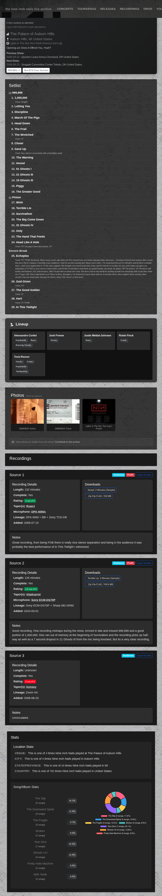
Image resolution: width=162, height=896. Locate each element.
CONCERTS (65, 8)
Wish (19, 202)
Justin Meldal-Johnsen (97, 335)
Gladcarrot (33, 594)
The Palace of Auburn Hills (32, 34)
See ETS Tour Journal (36, 70)
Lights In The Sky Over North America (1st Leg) (36, 43)
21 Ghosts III (24, 174)
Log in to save (144, 474)
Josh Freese (56, 335)
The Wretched (24, 134)
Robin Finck (126, 335)
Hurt (19, 298)
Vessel (20, 163)
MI (30, 39)
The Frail (20, 129)
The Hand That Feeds (30, 236)
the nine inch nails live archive (28, 9)
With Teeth (40, 874)
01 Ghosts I (23, 168)
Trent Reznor (22, 356)
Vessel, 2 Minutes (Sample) (101, 490)
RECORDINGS (129, 8)
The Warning (24, 157)
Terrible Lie (23, 208)
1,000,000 (21, 97)
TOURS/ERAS (86, 8)
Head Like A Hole (27, 242)
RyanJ (30, 506)
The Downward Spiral (40, 809)
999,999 (17, 92)
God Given (23, 281)
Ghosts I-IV (40, 852)
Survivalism (24, 213)
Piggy (20, 186)
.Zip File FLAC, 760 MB (99, 496)
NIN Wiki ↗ (14, 70)
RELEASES (108, 8)
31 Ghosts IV (24, 225)
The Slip (40, 798)
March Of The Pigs (27, 117)
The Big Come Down (30, 219)
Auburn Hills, (19, 39)
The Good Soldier (28, 290)
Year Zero (40, 841)
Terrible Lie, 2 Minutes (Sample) (104, 578)
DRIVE (147, 8)
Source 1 (16, 475)
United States (42, 39)
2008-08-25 (12, 64)
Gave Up (20, 149)
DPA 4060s (38, 511)
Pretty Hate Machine (40, 863)
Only (19, 230)
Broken (40, 831)
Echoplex (22, 255)
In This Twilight (26, 307)
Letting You (22, 106)
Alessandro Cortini (25, 335)
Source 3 (16, 656)
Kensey (31, 687)
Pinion (16, 197)
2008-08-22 (12, 57)
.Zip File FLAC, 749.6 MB (100, 584)
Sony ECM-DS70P (43, 600)
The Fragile (40, 820)
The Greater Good (28, 191)
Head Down (22, 123)
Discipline (21, 112)
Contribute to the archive (67, 442)
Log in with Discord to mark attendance (26, 27)
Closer (19, 143)
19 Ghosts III (24, 180)
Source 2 (16, 563)
